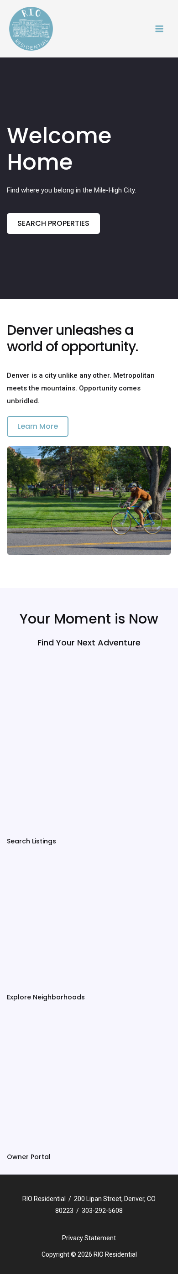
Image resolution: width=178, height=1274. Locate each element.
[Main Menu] (159, 29)
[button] (53, 223)
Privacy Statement (89, 1238)
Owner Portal (29, 1156)
